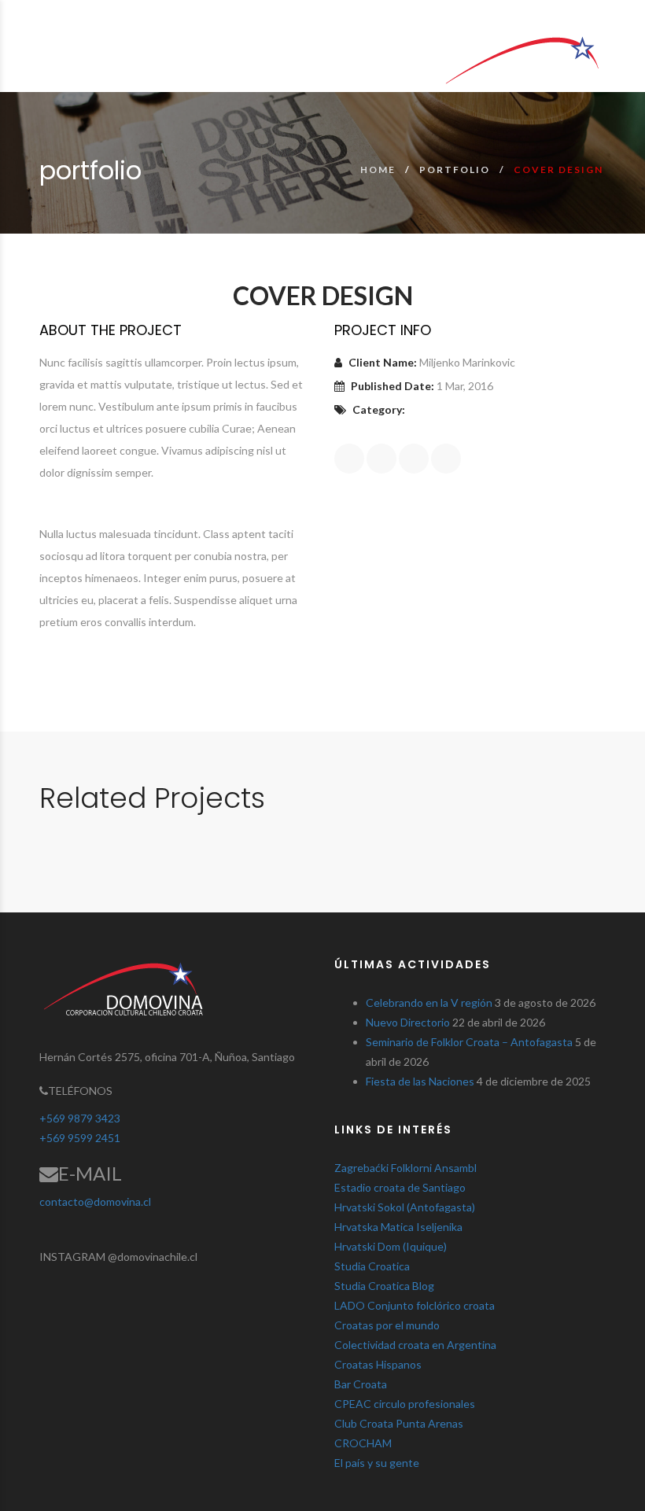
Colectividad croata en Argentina (415, 1344)
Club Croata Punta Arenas (398, 1423)
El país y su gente (376, 1462)
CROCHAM (363, 1443)
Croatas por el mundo (387, 1325)
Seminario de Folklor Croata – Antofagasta (469, 1041)
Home (378, 169)
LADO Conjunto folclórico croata (414, 1305)
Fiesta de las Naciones (420, 1081)
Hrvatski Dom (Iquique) (390, 1246)
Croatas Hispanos (378, 1364)
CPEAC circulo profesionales (404, 1403)
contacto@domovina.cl (95, 1201)
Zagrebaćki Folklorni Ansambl (405, 1167)
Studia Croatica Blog (384, 1285)
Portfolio (454, 169)
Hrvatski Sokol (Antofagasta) (404, 1207)
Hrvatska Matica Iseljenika (398, 1226)
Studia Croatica (372, 1266)
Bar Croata (360, 1384)
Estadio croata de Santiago (400, 1187)
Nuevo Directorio (408, 1022)
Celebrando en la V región (429, 1002)
